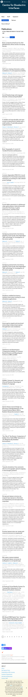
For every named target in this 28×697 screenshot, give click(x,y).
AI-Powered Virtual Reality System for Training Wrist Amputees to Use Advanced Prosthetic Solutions (13, 588)
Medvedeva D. (10, 127)
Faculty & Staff (5, 678)
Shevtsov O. (16, 127)
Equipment (15, 16)
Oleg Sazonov (10, 592)
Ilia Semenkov (12, 622)
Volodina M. (4, 329)
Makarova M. (4, 73)
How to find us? (6, 24)
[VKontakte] (2, 645)
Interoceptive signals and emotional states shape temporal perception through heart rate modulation (12, 325)
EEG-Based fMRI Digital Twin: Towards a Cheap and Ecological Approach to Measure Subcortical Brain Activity (14, 618)
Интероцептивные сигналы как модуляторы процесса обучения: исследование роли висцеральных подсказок (13, 498)
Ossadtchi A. (16, 414)
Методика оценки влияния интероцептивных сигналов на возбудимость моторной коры (11, 559)
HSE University (7, 1)
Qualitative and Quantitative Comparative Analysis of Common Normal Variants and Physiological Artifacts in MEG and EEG (12, 352)
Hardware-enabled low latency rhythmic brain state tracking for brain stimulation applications (13, 297)
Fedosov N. (10, 73)
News (3, 16)
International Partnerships (7, 676)
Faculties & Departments (7, 674)
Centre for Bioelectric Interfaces (14, 6)
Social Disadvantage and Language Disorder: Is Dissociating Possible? (12, 96)
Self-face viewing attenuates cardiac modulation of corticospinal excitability (14, 69)
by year (11, 37)
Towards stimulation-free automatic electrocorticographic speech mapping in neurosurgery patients (13, 468)
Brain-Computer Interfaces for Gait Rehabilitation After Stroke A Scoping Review (13, 44)
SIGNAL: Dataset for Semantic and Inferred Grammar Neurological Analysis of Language (12, 382)
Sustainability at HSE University (8, 672)
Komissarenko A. (5, 386)
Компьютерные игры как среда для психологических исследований (13, 532)
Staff (8, 16)
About (4, 666)
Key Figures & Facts (6, 670)
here (11, 685)
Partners (14, 20)
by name (7, 37)
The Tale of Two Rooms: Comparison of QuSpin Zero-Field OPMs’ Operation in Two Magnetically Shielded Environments (14, 438)
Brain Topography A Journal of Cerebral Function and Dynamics (11, 150)
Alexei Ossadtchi (10, 182)
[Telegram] (5, 645)
